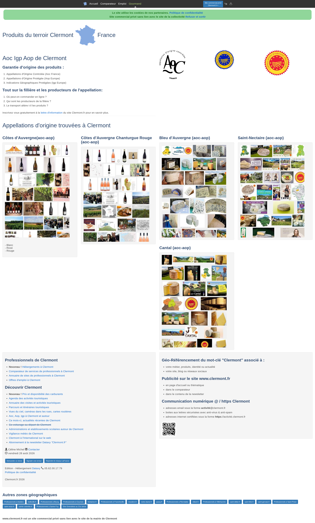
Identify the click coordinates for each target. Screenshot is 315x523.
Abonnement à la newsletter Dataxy (37, 442)
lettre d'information (52, 112)
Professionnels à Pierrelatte (177, 502)
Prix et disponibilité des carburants (42, 394)
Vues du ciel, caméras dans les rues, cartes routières (40, 411)
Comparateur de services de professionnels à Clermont (41, 371)
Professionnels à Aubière (14, 502)
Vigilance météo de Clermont (26, 433)
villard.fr (196, 502)
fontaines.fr (92, 502)
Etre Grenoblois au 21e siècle (74, 506)
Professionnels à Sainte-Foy (48, 506)
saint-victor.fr (9, 506)
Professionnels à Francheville (112, 502)
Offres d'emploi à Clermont (24, 380)
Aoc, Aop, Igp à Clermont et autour (29, 416)
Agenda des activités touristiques (28, 398)
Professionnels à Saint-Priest (285, 502)
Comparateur (108, 3)
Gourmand (135, 3)
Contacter (34, 449)
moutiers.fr (132, 502)
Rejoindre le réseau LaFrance (57, 461)
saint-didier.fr (235, 502)
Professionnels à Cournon (73, 502)
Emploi (122, 3)
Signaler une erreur (34, 461)
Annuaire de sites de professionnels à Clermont (37, 375)
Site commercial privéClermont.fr (213, 4)
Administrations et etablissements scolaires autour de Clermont (46, 429)
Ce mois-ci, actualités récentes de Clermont (34, 420)
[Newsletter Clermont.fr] (225, 3)
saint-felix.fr (249, 502)
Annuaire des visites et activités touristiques (35, 402)
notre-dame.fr (146, 502)
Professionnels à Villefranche (214, 502)
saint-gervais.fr (264, 502)
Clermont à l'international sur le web (30, 437)
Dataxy (36, 468)
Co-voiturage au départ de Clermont (30, 424)
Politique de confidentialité (186, 12)
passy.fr (159, 502)
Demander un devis (14, 461)
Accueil (93, 3)
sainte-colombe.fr (25, 506)
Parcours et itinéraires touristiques (29, 407)
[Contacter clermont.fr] (230, 3)
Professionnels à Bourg (50, 502)
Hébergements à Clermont (37, 366)
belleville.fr (32, 502)
